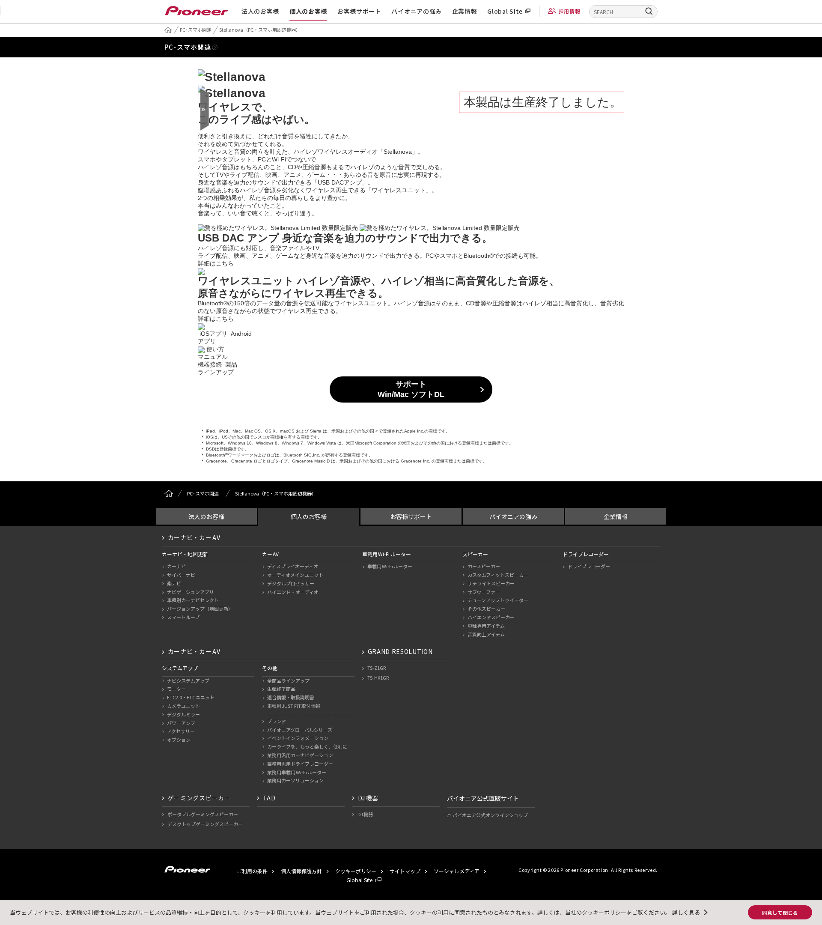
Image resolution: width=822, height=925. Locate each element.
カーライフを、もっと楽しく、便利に (307, 746)
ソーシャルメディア (457, 870)
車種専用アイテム (486, 625)
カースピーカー (484, 566)
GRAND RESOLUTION (400, 651)
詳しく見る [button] (686, 912)
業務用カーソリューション (295, 780)
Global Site (505, 11)
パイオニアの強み (416, 11)
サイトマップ (405, 870)
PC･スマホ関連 (187, 46)
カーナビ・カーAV (194, 537)
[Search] (649, 11)
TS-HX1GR (378, 677)
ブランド (276, 721)
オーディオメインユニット (295, 574)
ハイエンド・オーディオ (293, 591)
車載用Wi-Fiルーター (390, 566)
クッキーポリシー (355, 870)
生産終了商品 (281, 688)
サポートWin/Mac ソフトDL (411, 389)
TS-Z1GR (376, 667)
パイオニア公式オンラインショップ (490, 815)
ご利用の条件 (252, 870)
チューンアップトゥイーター (498, 600)
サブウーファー (484, 591)
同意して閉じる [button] (780, 912)
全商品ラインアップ (288, 680)
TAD (269, 798)
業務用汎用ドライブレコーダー (300, 763)
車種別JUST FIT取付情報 (294, 705)
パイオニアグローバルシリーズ (299, 729)
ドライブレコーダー (589, 566)
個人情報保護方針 (301, 870)
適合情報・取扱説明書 (290, 697)
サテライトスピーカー (491, 583)
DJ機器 (368, 798)
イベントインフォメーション (297, 737)
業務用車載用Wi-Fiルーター (297, 772)
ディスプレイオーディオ (292, 566)
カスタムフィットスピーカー (498, 574)
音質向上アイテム (486, 634)
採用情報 (570, 11)
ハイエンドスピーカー (491, 617)
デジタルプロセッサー (290, 583)
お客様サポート (359, 11)
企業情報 (464, 11)
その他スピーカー (486, 608)
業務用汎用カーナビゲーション (300, 755)
